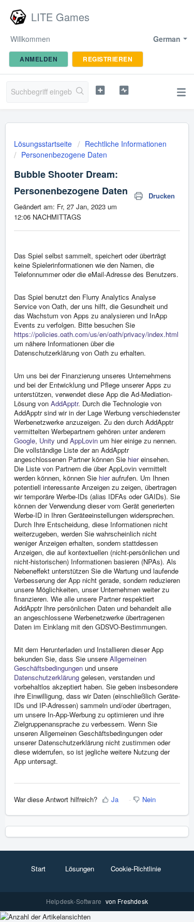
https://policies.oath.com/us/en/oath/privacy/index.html (96, 334)
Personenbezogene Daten (64, 154)
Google (24, 440)
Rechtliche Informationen (126, 144)
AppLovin (84, 440)
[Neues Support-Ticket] (100, 90)
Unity (47, 440)
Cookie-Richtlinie (136, 868)
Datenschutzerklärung (46, 677)
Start (38, 868)
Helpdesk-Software (74, 901)
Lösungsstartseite (44, 144)
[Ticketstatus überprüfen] (124, 90)
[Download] (78, 461)
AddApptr (64, 403)
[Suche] (80, 92)
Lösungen (79, 868)
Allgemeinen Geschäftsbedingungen (80, 663)
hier (133, 459)
